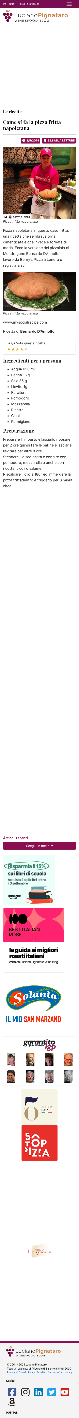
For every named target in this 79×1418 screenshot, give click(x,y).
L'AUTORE (9, 4)
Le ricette (12, 111)
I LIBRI (21, 4)
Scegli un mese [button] (38, 846)
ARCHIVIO (33, 4)
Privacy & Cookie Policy (21, 1372)
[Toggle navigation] (69, 4)
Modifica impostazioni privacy (55, 1372)
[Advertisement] (39, 65)
